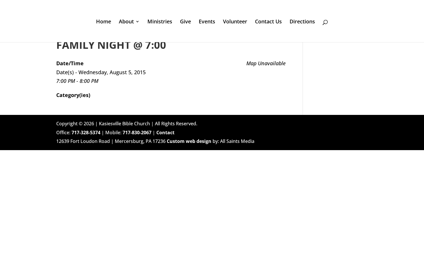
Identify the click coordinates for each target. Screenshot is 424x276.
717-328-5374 (86, 132)
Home (103, 22)
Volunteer (235, 22)
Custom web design (189, 141)
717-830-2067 (137, 132)
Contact (165, 132)
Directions (302, 22)
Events (207, 22)
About (126, 22)
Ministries (159, 22)
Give (185, 22)
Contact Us (268, 22)
